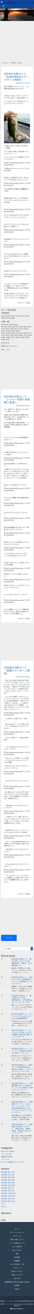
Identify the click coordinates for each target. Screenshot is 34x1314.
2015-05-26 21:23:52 (23, 677)
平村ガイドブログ (17, 1271)
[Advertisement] (17, 42)
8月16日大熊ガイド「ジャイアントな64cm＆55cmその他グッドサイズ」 (22, 1051)
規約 (17, 1254)
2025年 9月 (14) (8, 1199)
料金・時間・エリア (17, 1239)
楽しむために (17, 1250)
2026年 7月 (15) (7, 1175)
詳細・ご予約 (5, 349)
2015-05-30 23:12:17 (23, 406)
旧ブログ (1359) (7, 1151)
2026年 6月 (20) (8, 1177)
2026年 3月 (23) (8, 1185)
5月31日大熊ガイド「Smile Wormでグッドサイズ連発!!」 (16, 76)
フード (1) (5, 1159)
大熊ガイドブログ (17, 1275)
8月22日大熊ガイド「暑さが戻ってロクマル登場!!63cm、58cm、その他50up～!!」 (22, 962)
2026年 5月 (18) (8, 1180)
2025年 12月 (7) (7, 1191)
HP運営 (17, 1285)
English (17, 1289)
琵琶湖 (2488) (7, 1157)
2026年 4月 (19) (8, 1183)
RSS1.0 (3, 1206)
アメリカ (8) (6, 1154)
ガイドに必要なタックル (17, 1243)
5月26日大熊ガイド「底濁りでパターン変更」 (17, 670)
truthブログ (17, 1278)
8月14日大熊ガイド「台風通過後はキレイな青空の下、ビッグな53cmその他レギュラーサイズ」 (22, 1086)
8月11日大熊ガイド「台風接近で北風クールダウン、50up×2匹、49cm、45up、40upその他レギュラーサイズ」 (22, 1128)
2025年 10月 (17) (8, 1196)
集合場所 (17, 1257)
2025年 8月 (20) (8, 1201)
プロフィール (17, 1236)
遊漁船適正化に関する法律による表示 (17, 1282)
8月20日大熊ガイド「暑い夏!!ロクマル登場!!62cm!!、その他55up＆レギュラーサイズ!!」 (22, 999)
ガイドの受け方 (17, 1246)
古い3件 (9, 937)
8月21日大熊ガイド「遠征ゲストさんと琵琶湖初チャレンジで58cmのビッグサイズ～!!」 (22, 980)
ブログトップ (17, 1268)
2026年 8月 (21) (8, 1172)
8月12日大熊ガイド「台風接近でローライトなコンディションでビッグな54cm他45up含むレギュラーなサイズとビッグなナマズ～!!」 (22, 1107)
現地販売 (17, 1261)
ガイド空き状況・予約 (17, 1264)
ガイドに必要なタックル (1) (12, 1162)
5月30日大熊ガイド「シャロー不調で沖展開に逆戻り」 (17, 399)
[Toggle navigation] (3, 6)
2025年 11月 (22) (8, 1193)
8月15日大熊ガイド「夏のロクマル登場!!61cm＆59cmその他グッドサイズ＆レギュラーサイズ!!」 (22, 1068)
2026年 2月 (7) (7, 1188)
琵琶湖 (28, 303)
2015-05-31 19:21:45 (23, 83)
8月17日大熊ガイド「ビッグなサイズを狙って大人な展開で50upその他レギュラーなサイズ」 (22, 1033)
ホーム (17, 1229)
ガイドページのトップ (17, 1232)
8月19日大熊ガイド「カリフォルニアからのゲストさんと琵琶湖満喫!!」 (22, 1016)
